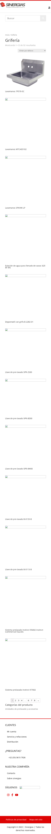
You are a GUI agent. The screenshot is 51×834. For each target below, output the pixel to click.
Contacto (11, 773)
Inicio (7, 35)
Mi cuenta (11, 731)
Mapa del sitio (35, 819)
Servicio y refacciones (17, 736)
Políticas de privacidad (16, 819)
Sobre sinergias (14, 778)
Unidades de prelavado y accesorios (21, 709)
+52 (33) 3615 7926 (17, 757)
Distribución (12, 741)
